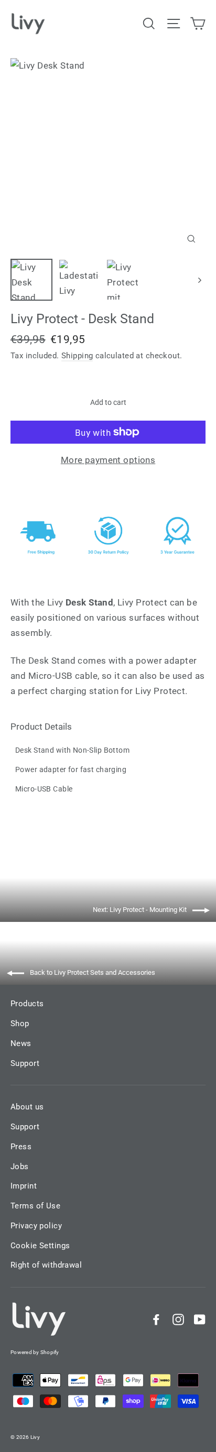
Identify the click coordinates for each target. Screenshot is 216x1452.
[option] (108, 155)
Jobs (19, 1166)
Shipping (77, 355)
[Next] (199, 280)
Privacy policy (36, 1225)
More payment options (108, 460)
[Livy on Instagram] (178, 1319)
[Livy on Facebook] (156, 1319)
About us (27, 1107)
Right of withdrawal (46, 1265)
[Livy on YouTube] (200, 1319)
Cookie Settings (40, 1245)
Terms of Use (35, 1206)
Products (27, 1003)
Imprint (23, 1186)
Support (24, 1063)
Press (20, 1146)
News (20, 1043)
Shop (19, 1023)
